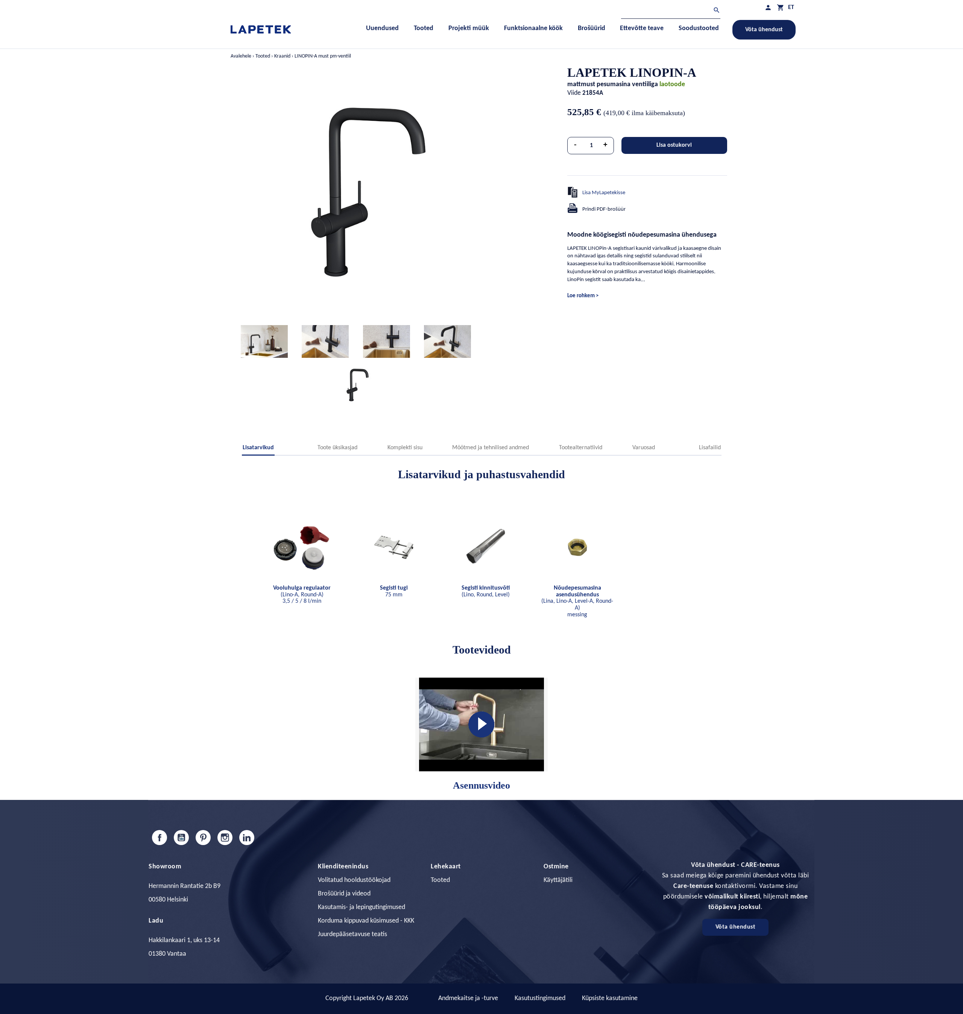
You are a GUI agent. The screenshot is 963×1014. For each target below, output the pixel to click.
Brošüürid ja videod (344, 893)
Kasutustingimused (540, 998)
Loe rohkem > (582, 296)
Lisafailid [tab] (710, 448)
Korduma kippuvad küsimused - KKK (366, 920)
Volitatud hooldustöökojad (354, 880)
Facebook (159, 837)
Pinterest (203, 837)
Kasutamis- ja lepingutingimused (361, 907)
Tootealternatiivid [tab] (580, 448)
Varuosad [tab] (643, 448)
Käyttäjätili (558, 880)
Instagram (224, 837)
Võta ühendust (764, 30)
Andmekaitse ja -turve (468, 998)
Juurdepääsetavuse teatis (352, 934)
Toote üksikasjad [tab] (337, 448)
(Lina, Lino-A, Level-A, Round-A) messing (577, 601)
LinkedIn (246, 837)
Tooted (440, 880)
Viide (574, 93)
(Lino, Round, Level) (486, 591)
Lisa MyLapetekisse (603, 193)
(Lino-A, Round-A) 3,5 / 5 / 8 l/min (302, 594)
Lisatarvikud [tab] (258, 448)
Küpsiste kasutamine (610, 998)
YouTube (181, 837)
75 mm (394, 591)
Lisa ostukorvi (674, 145)
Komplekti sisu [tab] (404, 448)
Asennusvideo (481, 785)
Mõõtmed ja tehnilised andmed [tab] (490, 448)
